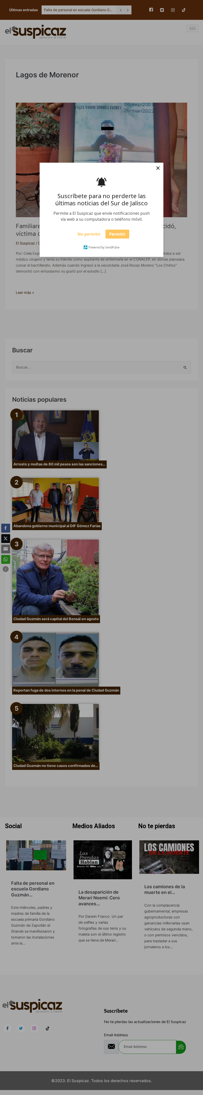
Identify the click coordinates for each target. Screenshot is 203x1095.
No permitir (89, 236)
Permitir (117, 236)
